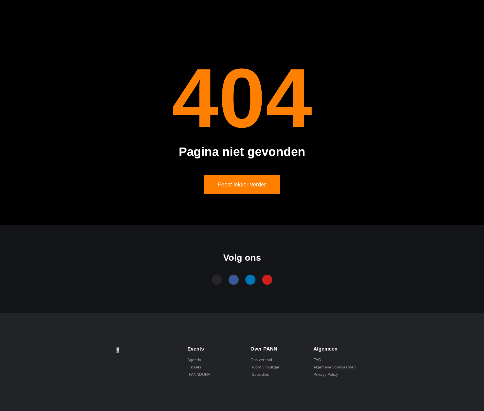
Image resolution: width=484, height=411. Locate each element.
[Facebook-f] (234, 280)
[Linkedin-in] (250, 280)
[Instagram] (217, 280)
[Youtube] (267, 280)
